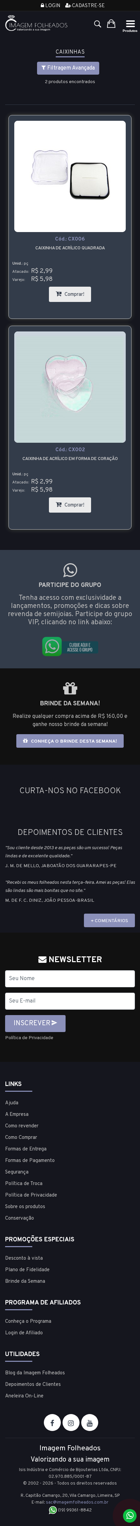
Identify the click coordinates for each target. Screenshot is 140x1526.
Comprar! (77, 292)
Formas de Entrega (26, 1149)
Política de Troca (23, 1184)
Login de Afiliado (24, 1333)
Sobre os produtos (25, 1207)
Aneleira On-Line (24, 1396)
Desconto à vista (24, 1258)
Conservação (19, 1218)
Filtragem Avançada (70, 68)
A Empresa (17, 1114)
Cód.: (70, 239)
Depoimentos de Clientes (33, 1384)
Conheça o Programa (28, 1321)
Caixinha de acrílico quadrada (70, 248)
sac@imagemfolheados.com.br (77, 1502)
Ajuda (11, 1103)
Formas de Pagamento (30, 1161)
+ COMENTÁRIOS (109, 921)
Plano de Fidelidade (27, 1270)
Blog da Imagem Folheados (35, 1373)
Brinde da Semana (25, 1281)
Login (52, 6)
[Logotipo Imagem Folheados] (36, 23)
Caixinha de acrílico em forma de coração (70, 459)
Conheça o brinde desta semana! (73, 741)
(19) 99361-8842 (74, 1510)
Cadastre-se (88, 6)
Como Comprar (21, 1137)
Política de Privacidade (29, 1038)
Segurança (17, 1172)
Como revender (21, 1126)
